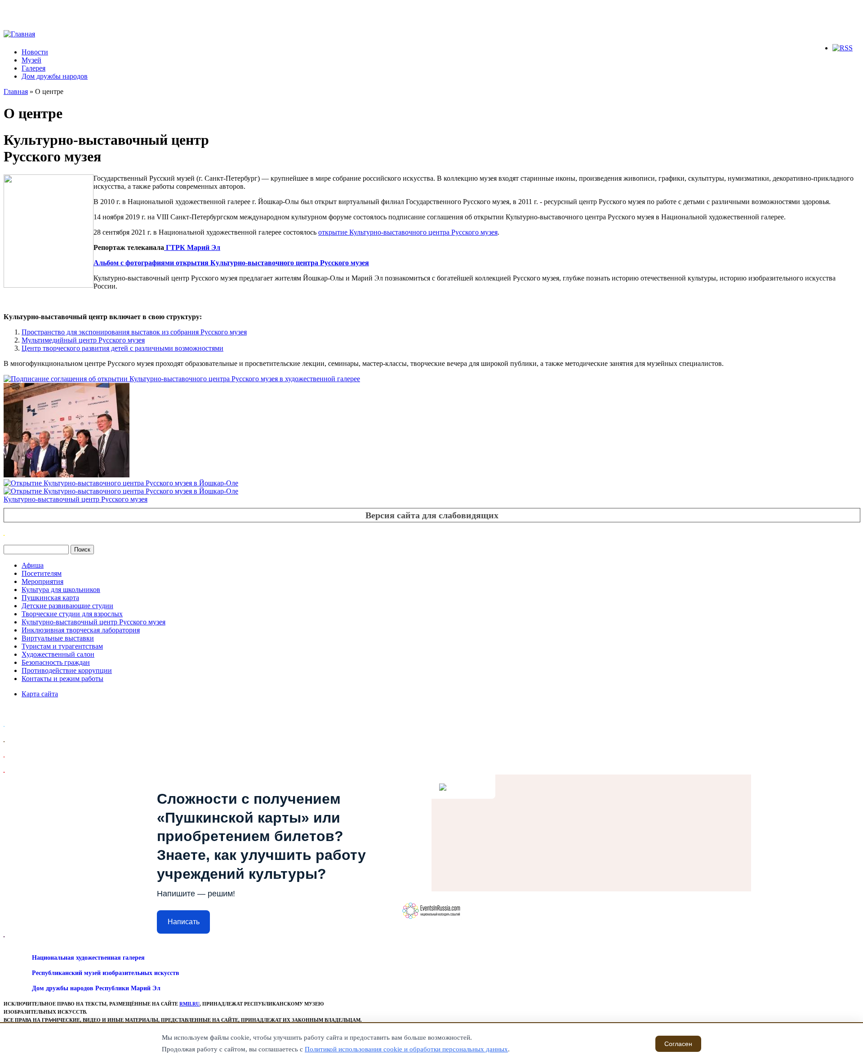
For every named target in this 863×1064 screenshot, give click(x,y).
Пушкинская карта (50, 597)
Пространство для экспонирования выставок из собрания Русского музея (134, 332)
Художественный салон (58, 654)
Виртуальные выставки (58, 638)
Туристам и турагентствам (62, 646)
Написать (184, 922)
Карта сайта (40, 694)
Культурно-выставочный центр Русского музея (75, 499)
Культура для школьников (61, 589)
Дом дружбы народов (55, 76)
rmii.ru (189, 1003)
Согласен (678, 1043)
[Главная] (19, 34)
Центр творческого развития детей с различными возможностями (122, 348)
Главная (16, 91)
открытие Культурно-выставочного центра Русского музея (408, 232)
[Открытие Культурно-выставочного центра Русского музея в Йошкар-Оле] (121, 483)
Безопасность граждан (56, 662)
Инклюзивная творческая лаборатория (81, 630)
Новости (35, 52)
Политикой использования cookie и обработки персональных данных (406, 1049)
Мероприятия (42, 581)
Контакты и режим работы (62, 678)
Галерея (33, 68)
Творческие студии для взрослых (72, 614)
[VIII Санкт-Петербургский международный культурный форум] (66, 475)
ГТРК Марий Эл (192, 247)
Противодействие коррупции (67, 670)
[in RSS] (842, 48)
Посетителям (42, 573)
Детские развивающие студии (67, 606)
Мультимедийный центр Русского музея (83, 340)
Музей (31, 60)
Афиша (33, 565)
